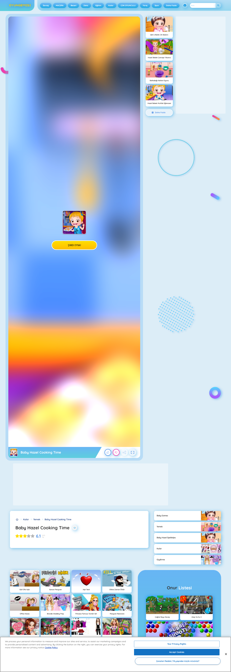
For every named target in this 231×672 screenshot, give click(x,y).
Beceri (73, 5)
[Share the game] (124, 452)
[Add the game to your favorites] (74, 527)
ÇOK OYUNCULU (128, 5)
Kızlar (110, 5)
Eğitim (98, 5)
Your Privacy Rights (176, 644)
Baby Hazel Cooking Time (58, 519)
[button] (184, 5)
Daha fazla (171, 5)
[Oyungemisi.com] (17, 519)
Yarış (145, 5)
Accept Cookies (176, 652)
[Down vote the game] (116, 452)
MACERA (59, 5)
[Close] (226, 654)
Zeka (85, 5)
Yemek (36, 519)
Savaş (46, 5)
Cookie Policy (51, 647)
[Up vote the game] (107, 452)
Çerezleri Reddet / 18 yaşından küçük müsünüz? (177, 661)
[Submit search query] (218, 5)
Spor (157, 5)
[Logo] (20, 5)
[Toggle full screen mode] (132, 452)
